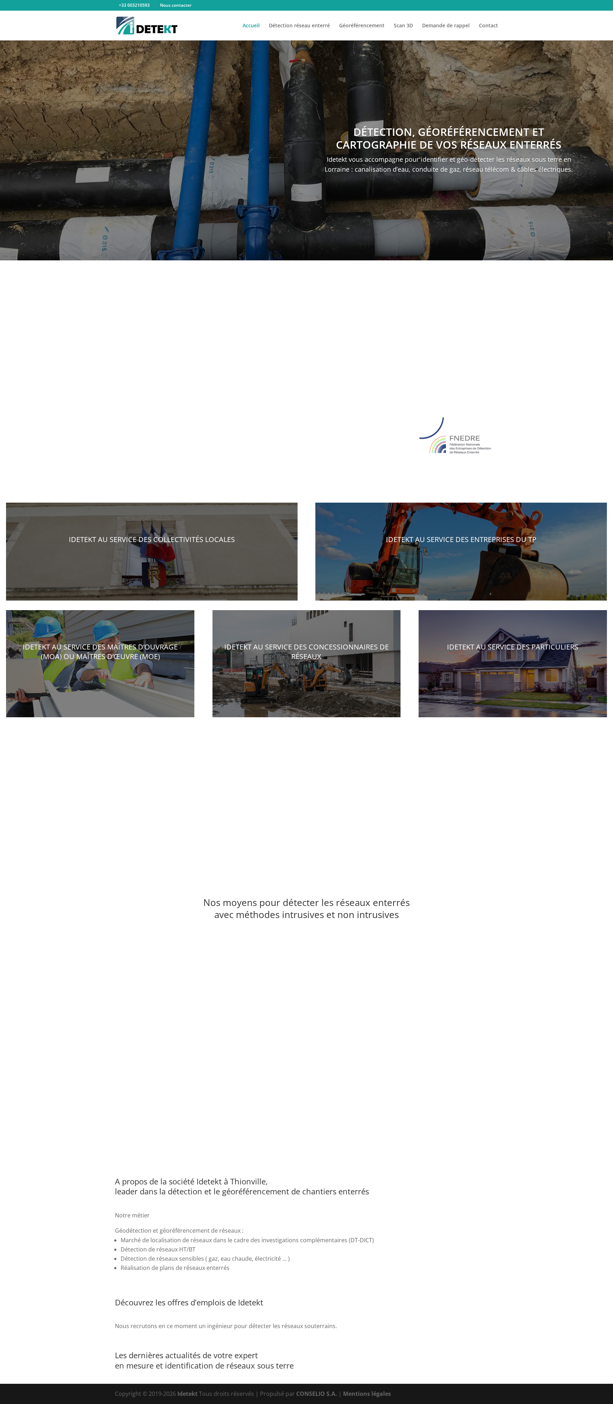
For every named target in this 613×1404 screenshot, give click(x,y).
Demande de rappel (446, 26)
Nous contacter (176, 5)
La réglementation (306, 386)
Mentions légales (367, 1394)
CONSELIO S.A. (316, 1394)
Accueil (251, 26)
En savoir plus (152, 560)
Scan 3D (403, 26)
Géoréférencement (362, 26)
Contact (488, 26)
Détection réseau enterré (299, 26)
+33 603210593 (134, 5)
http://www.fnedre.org (309, 468)
